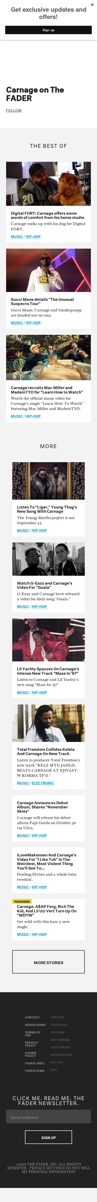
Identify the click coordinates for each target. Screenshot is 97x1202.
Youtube (58, 1031)
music (17, 236)
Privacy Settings (47, 1168)
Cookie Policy (31, 1054)
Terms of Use (32, 1033)
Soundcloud (61, 1054)
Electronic (43, 782)
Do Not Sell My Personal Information (56, 1170)
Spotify (57, 1061)
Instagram (60, 1039)
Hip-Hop (33, 236)
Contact (32, 1016)
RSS (54, 1069)
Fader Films (34, 1070)
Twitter (57, 1016)
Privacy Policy (31, 1043)
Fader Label (35, 1062)
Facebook (59, 1024)
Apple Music (61, 1046)
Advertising (35, 1024)
